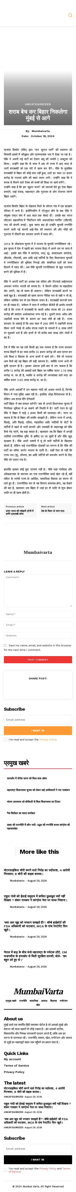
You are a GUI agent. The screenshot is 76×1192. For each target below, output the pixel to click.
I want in (37, 730)
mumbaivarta (41, 131)
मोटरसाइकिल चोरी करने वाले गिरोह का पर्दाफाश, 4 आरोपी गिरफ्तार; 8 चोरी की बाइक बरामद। (37, 872)
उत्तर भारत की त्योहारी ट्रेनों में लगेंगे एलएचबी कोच (20, 512)
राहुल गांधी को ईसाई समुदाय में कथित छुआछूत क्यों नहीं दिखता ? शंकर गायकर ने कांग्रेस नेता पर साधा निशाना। (36, 898)
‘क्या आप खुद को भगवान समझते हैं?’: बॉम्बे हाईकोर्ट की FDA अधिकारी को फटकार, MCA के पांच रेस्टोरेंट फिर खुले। (35, 926)
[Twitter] (24, 688)
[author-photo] (6, 880)
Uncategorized (38, 104)
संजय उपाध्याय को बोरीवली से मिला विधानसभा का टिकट (33, 801)
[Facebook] (15, 688)
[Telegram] (42, 688)
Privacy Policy (47, 739)
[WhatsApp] (33, 688)
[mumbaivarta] (38, 536)
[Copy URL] (51, 688)
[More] (60, 688)
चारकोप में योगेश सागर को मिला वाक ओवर (27, 778)
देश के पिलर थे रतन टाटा (52, 511)
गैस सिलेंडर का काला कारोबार (21, 813)
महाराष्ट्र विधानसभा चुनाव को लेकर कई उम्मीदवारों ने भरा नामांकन (38, 790)
